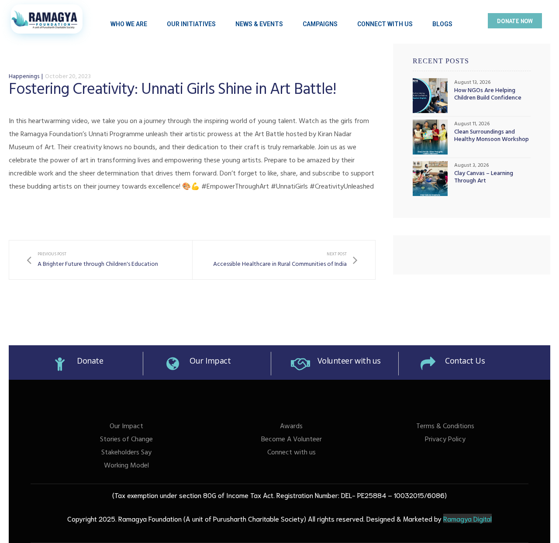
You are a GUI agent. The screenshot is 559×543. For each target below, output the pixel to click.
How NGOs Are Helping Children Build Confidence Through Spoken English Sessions (487, 95)
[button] (515, 20)
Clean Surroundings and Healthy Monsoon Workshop (491, 136)
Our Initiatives (191, 24)
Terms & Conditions (445, 427)
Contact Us (465, 360)
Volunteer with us (349, 360)
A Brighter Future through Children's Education (92, 260)
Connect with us (291, 453)
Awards (291, 427)
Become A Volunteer (291, 440)
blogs (442, 24)
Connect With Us (385, 24)
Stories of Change (126, 440)
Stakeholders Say (126, 453)
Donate (90, 360)
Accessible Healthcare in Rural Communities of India (285, 260)
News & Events (259, 24)
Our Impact (210, 360)
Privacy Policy (445, 440)
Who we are (128, 24)
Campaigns (320, 24)
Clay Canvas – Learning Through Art (483, 178)
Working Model (126, 466)
